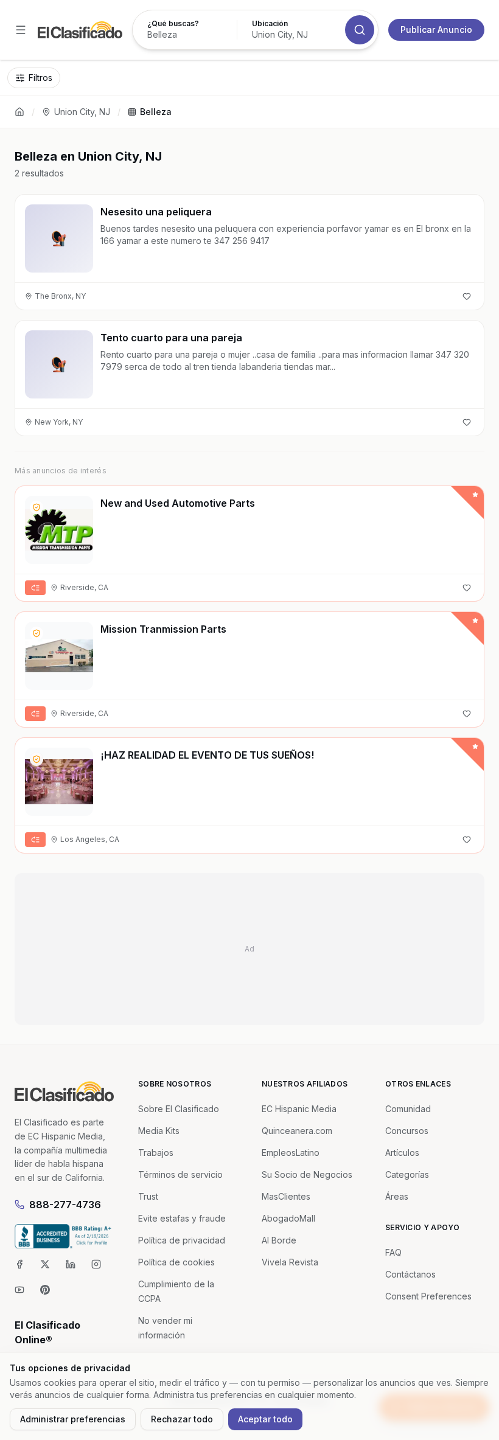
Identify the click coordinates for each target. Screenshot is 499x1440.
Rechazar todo (182, 1419)
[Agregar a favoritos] (466, 296)
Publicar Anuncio (436, 29)
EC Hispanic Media (299, 1109)
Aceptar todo (265, 1419)
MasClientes (286, 1196)
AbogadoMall (288, 1218)
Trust (148, 1196)
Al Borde (279, 1240)
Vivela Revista (290, 1262)
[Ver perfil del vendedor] (36, 507)
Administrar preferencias (72, 1419)
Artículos (402, 1152)
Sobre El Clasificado (178, 1109)
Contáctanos (410, 1274)
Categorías (407, 1174)
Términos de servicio (180, 1174)
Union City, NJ (82, 111)
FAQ (393, 1252)
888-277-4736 (65, 1204)
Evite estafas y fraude (182, 1218)
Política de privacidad (181, 1240)
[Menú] (21, 30)
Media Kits (159, 1130)
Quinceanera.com (297, 1130)
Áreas (396, 1196)
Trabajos (155, 1152)
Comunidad (408, 1109)
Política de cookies (176, 1262)
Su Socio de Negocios (307, 1174)
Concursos (406, 1130)
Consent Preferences (428, 1296)
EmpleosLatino (290, 1152)
